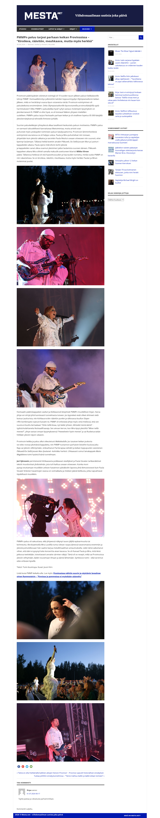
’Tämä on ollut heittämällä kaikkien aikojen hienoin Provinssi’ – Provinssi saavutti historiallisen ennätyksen (61, 773)
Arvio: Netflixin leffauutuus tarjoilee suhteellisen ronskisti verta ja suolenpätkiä (127, 113)
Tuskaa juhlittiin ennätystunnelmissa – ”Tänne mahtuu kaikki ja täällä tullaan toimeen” (68, 776)
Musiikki (51, 44)
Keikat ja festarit (41, 44)
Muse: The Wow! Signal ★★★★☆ (128, 51)
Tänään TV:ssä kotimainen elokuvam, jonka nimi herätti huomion (126, 172)
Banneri (31, 44)
